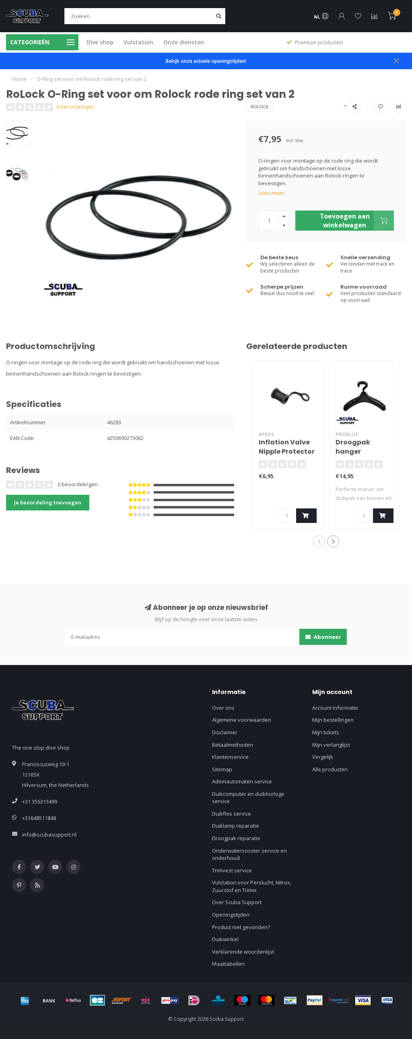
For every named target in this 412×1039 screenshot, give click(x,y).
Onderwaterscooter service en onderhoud (249, 854)
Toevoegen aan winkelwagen (345, 220)
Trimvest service (232, 870)
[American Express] (25, 1000)
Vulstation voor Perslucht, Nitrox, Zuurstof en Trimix (251, 886)
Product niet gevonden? (241, 927)
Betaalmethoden (232, 744)
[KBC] (218, 1000)
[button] (319, 541)
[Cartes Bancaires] (97, 1000)
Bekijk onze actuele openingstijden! (206, 61)
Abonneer (327, 636)
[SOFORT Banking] (121, 1000)
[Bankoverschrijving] (49, 1000)
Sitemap (222, 769)
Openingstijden (230, 914)
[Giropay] (170, 1000)
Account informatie (335, 707)
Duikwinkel (225, 939)
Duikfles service (231, 813)
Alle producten (330, 769)
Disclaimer (224, 732)
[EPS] (146, 1000)
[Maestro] (242, 1000)
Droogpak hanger (353, 447)
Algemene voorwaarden (241, 719)
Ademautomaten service (242, 781)
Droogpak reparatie (236, 838)
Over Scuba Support (237, 902)
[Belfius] (73, 1000)
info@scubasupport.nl (49, 834)
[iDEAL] (194, 1000)
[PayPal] (315, 1000)
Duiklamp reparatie (235, 825)
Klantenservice (230, 756)
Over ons (223, 707)
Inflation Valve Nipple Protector (287, 447)
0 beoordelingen (75, 106)
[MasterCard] (266, 1000)
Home (19, 79)
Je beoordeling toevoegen (47, 502)
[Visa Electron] (387, 1000)
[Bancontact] (290, 1000)
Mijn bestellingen (333, 719)
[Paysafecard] (339, 1000)
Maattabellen (228, 963)
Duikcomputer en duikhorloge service (248, 797)
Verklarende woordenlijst (243, 951)
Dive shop (100, 42)
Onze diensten (183, 42)
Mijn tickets (325, 732)
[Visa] (363, 1000)
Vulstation (138, 42)
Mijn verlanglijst (331, 744)
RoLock (260, 106)
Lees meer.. (272, 192)
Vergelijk (322, 756)
